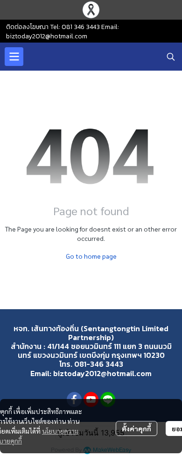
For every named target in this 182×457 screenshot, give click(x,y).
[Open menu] (14, 56)
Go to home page (91, 256)
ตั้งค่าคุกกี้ (136, 428)
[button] (170, 56)
